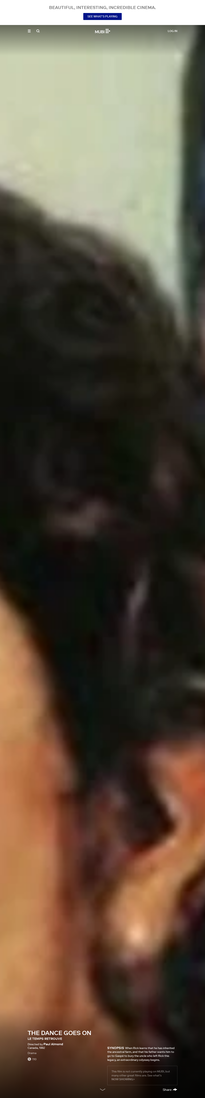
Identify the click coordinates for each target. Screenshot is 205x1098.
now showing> (123, 1079)
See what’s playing (102, 16)
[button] (29, 31)
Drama (32, 1053)
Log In (172, 31)
